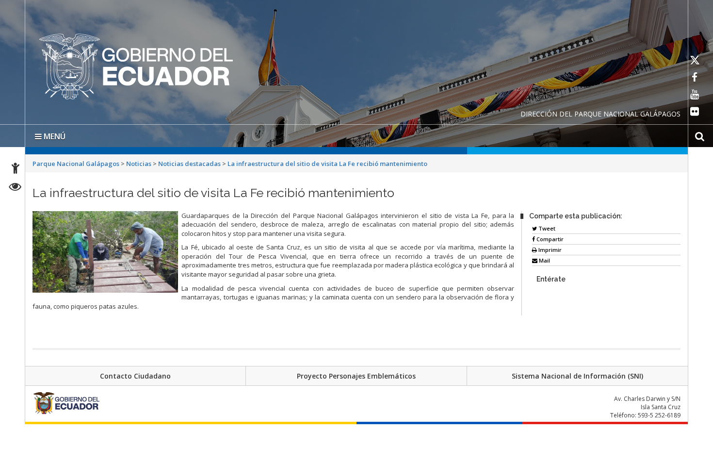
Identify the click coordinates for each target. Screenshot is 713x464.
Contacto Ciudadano (135, 374)
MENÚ (53, 134)
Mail (543, 258)
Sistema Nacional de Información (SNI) (577, 374)
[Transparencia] (15, 188)
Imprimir (549, 247)
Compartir (549, 237)
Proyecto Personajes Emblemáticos (356, 374)
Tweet (546, 226)
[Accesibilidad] (15, 169)
